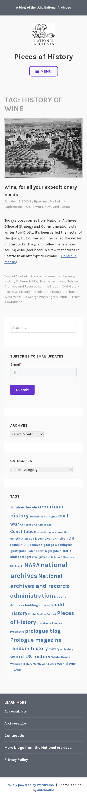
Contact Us (14, 735)
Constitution (23, 531)
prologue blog (43, 631)
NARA (33, 281)
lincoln (19, 566)
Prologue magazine (35, 640)
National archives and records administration (39, 585)
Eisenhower (43, 538)
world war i (49, 664)
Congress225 (43, 524)
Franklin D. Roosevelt (26, 545)
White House (61, 657)
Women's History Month (25, 664)
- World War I (33, 207)
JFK (50, 557)
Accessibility (15, 711)
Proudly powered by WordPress (30, 785)
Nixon (42, 605)
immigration (39, 557)
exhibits (59, 539)
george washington (58, 545)
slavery (54, 649)
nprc (50, 605)
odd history (71, 286)
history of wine (16, 281)
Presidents (17, 631)
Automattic (45, 790)
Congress (26, 524)
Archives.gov (15, 723)
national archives (52, 281)
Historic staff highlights (43, 551)
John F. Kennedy (64, 557)
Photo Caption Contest (42, 614)
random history (29, 648)
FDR (70, 538)
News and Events (57, 207)
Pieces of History (43, 56)
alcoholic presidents (31, 276)
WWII (17, 670)
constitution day (22, 538)
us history (66, 649)
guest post (18, 551)
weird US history (30, 657)
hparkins (41, 201)
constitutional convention (53, 532)
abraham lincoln (23, 507)
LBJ (12, 566)
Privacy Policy (16, 759)
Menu (46, 71)
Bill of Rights (49, 516)
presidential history (46, 292)
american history (61, 276)
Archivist (34, 516)
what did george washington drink (40, 297)
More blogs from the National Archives (38, 747)
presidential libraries (49, 623)
